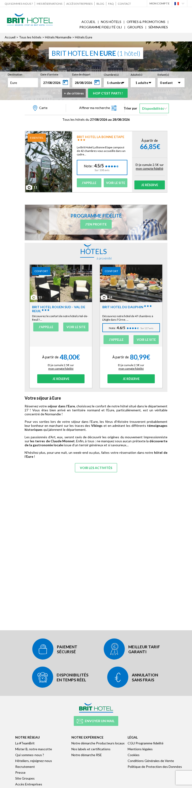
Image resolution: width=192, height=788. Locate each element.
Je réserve (149, 185)
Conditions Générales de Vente (151, 761)
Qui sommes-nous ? (19, 3)
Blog (100, 3)
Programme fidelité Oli (100, 27)
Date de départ (81, 74)
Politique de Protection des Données (155, 767)
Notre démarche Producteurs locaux (98, 743)
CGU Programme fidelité (145, 743)
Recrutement (25, 767)
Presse (20, 772)
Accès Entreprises (79, 3)
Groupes (135, 27)
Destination (15, 74)
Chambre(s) (111, 74)
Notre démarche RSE (86, 755)
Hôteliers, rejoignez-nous (33, 761)
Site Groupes (25, 778)
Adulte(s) (136, 74)
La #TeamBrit (25, 743)
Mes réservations (49, 3)
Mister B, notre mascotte (33, 749)
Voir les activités (96, 468)
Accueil (88, 22)
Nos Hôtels (111, 22)
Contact (124, 3)
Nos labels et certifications (91, 749)
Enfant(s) (163, 74)
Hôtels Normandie (58, 37)
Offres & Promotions (146, 22)
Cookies (134, 755)
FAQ (111, 3)
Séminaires (158, 27)
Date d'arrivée (49, 74)
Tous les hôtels (30, 37)
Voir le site (115, 183)
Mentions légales (140, 749)
